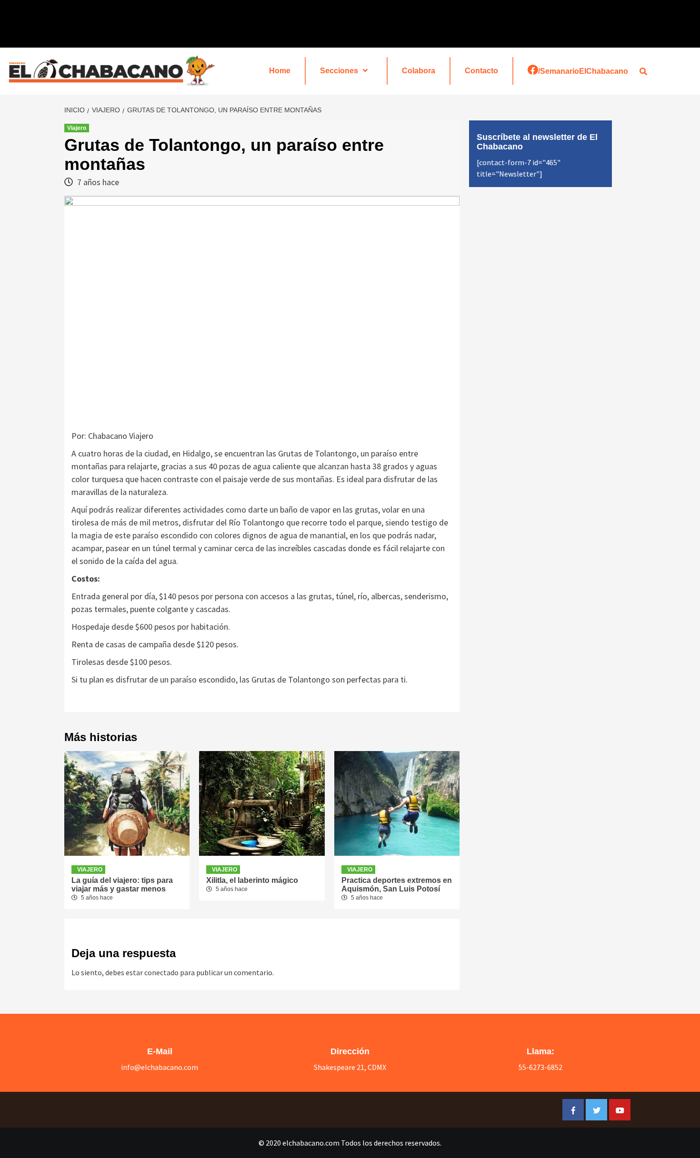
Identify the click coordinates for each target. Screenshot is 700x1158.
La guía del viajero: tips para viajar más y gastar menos (122, 884)
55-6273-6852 (540, 1067)
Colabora (418, 71)
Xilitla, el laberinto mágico (252, 880)
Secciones (339, 71)
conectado (161, 972)
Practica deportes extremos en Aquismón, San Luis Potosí (396, 884)
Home (279, 71)
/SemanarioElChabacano (583, 71)
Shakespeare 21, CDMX (350, 1067)
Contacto (481, 71)
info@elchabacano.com (159, 1067)
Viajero (76, 128)
